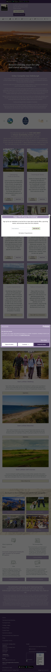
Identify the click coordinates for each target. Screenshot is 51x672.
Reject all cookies (9, 344)
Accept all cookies (41, 344)
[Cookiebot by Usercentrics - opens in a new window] (43, 327)
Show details (44, 340)
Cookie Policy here (25, 335)
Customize (24, 344)
